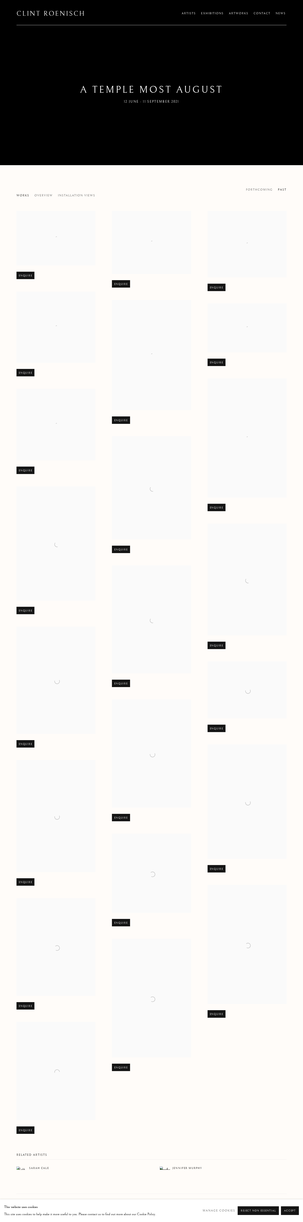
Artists (189, 13)
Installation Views (76, 195)
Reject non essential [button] (258, 1210)
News (281, 13)
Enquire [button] (25, 275)
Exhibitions (212, 13)
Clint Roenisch (50, 14)
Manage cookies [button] (219, 1210)
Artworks (238, 13)
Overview (43, 195)
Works (22, 195)
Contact (262, 13)
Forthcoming (259, 189)
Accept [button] (290, 1210)
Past (282, 189)
